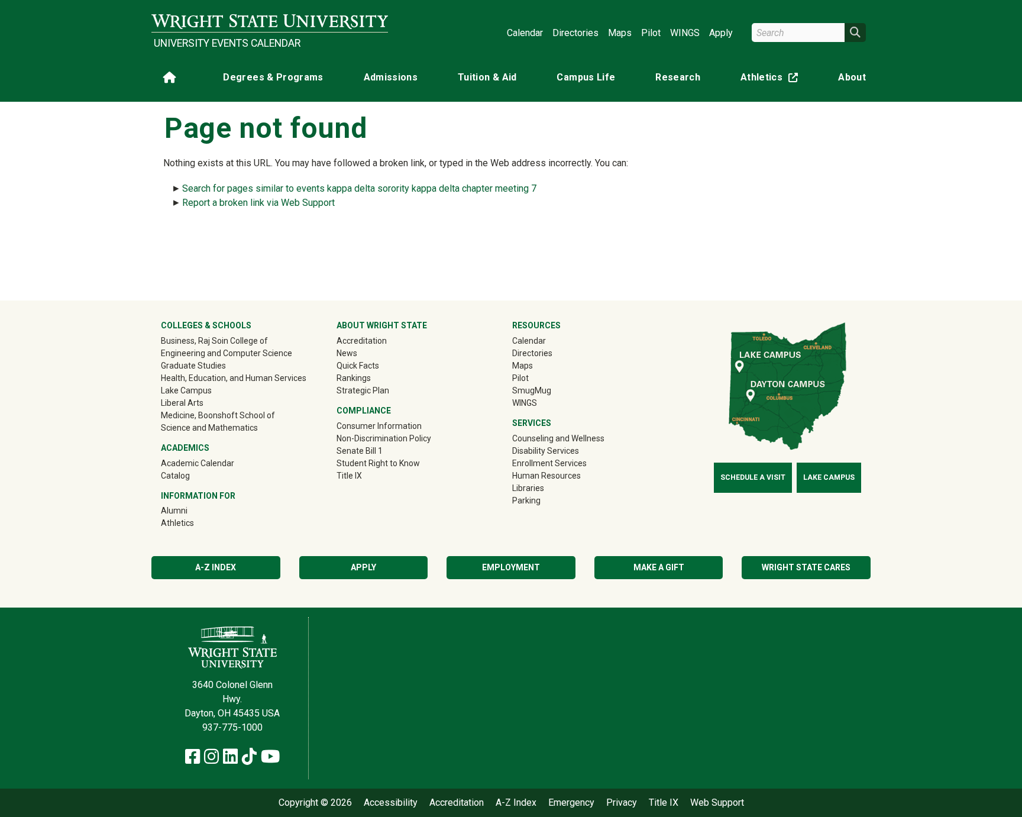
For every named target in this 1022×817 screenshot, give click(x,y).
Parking (526, 500)
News (347, 353)
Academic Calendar (197, 463)
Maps (620, 32)
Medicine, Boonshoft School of (218, 415)
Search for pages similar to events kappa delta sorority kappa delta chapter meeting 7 (359, 188)
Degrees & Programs (273, 77)
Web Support (717, 803)
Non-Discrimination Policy (384, 438)
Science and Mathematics (209, 427)
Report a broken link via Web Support (258, 202)
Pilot (651, 32)
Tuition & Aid (487, 77)
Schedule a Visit (752, 477)
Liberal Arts (182, 403)
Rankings (354, 378)
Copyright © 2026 (315, 803)
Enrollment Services (549, 463)
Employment (511, 567)
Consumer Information (379, 426)
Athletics (771, 80)
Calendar (525, 32)
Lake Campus (186, 390)
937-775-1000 (232, 727)
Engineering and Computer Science (226, 353)
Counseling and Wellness (558, 438)
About (852, 77)
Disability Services (545, 451)
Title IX (349, 475)
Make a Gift (658, 567)
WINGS (685, 32)
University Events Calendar (227, 43)
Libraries (528, 488)
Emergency (571, 803)
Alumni (191, 510)
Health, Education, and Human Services (233, 378)
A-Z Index (215, 567)
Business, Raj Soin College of (214, 340)
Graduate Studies (193, 365)
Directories (575, 32)
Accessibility (391, 803)
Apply (721, 32)
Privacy (621, 803)
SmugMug (548, 390)
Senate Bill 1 (360, 451)
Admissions (391, 77)
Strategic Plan (363, 390)
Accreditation (362, 340)
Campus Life (586, 77)
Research (677, 77)
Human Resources (546, 475)
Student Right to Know (378, 463)
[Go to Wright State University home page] (269, 21)
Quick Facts (358, 365)
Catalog (175, 475)
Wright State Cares (806, 567)
